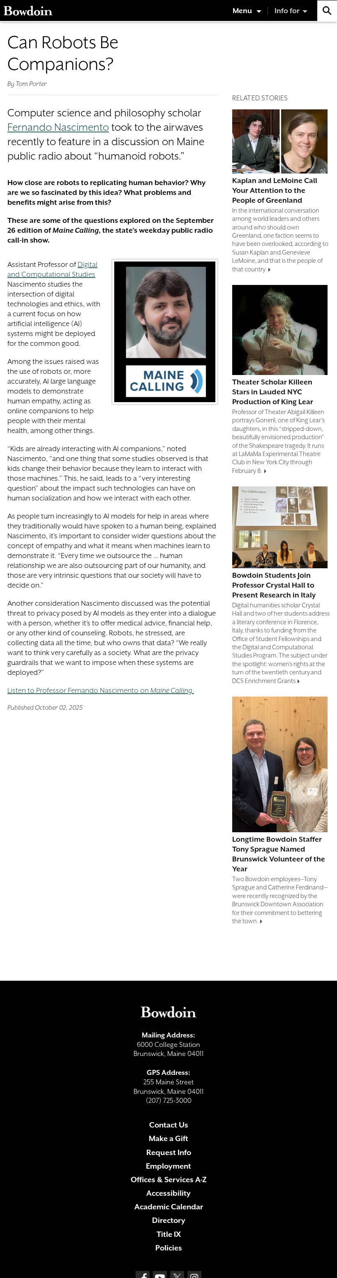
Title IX (169, 1234)
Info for (287, 11)
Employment (168, 1166)
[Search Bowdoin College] (327, 10)
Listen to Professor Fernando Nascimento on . (100, 690)
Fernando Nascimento (58, 127)
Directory (168, 1220)
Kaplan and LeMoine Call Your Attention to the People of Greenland (274, 190)
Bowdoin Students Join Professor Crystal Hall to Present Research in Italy (274, 585)
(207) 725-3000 (169, 1100)
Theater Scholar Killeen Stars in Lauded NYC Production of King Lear (272, 392)
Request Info (168, 1152)
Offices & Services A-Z (169, 1179)
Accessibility (168, 1193)
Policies (168, 1247)
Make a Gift (168, 1138)
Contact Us (168, 1125)
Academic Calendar (168, 1206)
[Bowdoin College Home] (28, 10)
